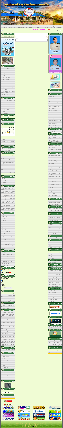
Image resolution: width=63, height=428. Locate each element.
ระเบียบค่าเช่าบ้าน (52, 193)
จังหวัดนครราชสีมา (5, 356)
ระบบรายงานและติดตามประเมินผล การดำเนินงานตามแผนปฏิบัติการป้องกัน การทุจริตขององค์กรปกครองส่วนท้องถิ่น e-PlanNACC (7, 316)
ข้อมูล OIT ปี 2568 (5, 373)
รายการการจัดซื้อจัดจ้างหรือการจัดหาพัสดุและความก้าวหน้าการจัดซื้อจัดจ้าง (55, 226)
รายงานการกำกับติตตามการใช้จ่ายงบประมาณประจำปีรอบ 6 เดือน (55, 211)
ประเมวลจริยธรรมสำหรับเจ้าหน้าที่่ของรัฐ (7, 306)
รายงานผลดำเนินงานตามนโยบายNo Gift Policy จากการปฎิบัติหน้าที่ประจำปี (7, 168)
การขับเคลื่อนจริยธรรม (6, 308)
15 (13, 130)
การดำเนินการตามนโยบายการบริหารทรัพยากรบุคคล (54, 181)
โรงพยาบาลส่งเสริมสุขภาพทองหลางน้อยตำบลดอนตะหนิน (8, 92)
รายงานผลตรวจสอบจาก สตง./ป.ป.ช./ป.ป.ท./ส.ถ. (54, 116)
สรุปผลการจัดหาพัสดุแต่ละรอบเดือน (55, 233)
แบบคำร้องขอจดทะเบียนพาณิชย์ (55, 286)
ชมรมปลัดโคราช (5, 362)
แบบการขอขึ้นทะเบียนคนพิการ (54, 204)
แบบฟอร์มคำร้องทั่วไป (53, 277)
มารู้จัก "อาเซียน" (52, 131)
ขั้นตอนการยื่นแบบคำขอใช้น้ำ (7, 121)
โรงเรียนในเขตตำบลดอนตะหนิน (8, 87)
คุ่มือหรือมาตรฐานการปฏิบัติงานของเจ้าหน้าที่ (8, 296)
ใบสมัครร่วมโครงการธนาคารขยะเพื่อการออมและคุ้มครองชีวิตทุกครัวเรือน (55, 272)
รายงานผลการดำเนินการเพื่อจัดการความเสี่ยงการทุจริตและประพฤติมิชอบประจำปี (8, 164)
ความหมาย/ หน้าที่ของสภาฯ (7, 261)
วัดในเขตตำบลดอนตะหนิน (7, 82)
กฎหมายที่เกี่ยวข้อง (52, 125)
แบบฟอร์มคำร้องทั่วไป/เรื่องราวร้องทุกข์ (55, 280)
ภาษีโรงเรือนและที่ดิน (6, 231)
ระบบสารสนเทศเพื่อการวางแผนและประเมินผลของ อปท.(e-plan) (8, 334)
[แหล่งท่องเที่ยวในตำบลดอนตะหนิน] (8, 64)
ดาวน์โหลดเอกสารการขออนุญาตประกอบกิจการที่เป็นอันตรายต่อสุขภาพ (55, 327)
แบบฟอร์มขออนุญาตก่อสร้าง (54, 282)
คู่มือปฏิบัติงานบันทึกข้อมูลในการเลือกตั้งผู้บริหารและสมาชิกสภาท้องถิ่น (8, 301)
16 (2, 131)
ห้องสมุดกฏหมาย (52, 290)
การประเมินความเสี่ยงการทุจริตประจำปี (7, 158)
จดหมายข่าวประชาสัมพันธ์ (54, 106)
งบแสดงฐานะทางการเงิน (53, 220)
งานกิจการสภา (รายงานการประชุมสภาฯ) (55, 101)
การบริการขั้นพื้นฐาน (5, 79)
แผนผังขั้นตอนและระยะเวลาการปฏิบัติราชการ (55, 138)
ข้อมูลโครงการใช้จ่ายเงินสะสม (54, 151)
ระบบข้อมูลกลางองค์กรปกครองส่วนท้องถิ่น (7, 325)
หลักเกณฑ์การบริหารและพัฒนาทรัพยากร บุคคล (55, 186)
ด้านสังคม (3, 75)
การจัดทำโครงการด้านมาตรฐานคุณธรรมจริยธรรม (55, 162)
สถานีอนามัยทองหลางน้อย (6, 81)
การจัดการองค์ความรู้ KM (54, 110)
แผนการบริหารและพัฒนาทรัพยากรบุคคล (55, 196)
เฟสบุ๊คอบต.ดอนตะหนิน (6, 367)
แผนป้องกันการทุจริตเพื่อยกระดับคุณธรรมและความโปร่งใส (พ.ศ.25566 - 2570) (8, 202)
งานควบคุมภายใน (52, 262)
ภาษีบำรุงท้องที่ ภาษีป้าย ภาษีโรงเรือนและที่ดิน (55, 218)
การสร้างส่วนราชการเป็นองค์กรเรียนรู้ (55, 168)
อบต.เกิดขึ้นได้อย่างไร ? (6, 265)
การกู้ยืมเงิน (4, 214)
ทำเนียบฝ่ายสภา (5, 102)
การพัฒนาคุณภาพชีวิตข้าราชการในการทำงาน (55, 174)
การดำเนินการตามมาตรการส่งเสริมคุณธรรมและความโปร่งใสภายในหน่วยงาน (8, 192)
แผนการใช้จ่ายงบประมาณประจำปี (55, 208)
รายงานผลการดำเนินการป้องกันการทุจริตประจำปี (8, 196)
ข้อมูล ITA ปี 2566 (5, 377)
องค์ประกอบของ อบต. (6, 263)
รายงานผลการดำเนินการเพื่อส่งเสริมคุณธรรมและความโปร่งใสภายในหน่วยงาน (8, 209)
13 (9, 130)
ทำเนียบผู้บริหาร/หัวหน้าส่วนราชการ (8, 100)
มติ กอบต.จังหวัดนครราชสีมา (54, 127)
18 (5, 131)
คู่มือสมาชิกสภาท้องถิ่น (6, 241)
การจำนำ (3, 222)
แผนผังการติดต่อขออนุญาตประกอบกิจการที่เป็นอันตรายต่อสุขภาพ (55, 141)
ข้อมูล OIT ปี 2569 (5, 371)
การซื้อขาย (4, 218)
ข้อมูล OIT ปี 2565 (5, 379)
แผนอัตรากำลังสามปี (53, 157)
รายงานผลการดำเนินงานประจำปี (55, 149)
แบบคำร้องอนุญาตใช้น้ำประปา (54, 284)
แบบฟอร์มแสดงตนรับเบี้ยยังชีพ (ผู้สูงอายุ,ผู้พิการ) (55, 275)
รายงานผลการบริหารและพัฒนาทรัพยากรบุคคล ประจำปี (55, 189)
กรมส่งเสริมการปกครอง (6, 354)
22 (13, 131)
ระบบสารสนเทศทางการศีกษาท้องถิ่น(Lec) (7, 345)
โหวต (5, 287)
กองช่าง (3, 105)
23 (2, 132)
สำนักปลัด (3, 111)
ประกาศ (3, 139)
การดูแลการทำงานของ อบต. (7, 254)
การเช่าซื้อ (4, 227)
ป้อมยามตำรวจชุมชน (5, 94)
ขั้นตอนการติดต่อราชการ (53, 135)
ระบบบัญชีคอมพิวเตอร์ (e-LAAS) (7, 331)
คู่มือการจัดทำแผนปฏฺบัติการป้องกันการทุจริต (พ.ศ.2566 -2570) (7, 244)
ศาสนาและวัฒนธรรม (53, 243)
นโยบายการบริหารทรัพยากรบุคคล (55, 178)
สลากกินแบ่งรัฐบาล (52, 292)
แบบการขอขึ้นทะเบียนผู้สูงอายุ (54, 202)
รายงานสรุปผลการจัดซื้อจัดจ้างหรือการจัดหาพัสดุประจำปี (55, 229)
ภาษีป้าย (3, 233)
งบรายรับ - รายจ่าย (52, 215)
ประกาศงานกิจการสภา (53, 123)
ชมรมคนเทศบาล (5, 360)
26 (7, 132)
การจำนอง (4, 220)
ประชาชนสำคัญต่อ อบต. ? (6, 256)
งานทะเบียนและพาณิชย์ (53, 112)
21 (11, 131)
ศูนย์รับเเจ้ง (4, 144)
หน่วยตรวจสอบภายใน (6, 109)
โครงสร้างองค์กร (5, 70)
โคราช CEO (4, 358)
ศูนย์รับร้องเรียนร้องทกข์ (53, 118)
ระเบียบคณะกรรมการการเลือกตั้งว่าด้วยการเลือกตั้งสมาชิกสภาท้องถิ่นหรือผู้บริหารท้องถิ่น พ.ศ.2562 (8, 238)
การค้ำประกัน (4, 216)
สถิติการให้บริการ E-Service (6, 150)
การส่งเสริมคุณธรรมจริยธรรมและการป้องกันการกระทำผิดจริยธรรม (55, 165)
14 (11, 130)
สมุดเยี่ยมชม (4, 180)
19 (7, 131)
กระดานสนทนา (4, 184)
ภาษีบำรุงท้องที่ (4, 235)
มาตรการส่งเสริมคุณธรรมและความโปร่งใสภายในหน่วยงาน (8, 199)
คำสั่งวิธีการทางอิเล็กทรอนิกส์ (54, 342)
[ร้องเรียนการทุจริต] (55, 308)
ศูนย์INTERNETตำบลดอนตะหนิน (55, 104)
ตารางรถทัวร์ (51, 294)
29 (13, 132)
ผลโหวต (9, 287)
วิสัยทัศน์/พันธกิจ (5, 71)
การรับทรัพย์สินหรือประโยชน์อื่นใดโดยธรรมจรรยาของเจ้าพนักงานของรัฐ (8, 172)
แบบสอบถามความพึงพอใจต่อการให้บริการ (8, 350)
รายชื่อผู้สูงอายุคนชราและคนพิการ (55, 200)
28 (11, 132)
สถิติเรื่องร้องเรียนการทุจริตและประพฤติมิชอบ (55, 258)
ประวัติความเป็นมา (5, 68)
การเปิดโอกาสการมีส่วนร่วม (7, 148)
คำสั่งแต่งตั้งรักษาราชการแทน (54, 176)
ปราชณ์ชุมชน (4, 96)
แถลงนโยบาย (4, 89)
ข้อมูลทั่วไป (4, 73)
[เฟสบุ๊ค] (55, 315)
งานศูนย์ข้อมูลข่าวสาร (53, 96)
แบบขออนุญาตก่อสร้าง (53, 237)
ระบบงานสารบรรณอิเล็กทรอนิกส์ (7, 312)
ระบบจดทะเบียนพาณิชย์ (6, 329)
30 (2, 133)
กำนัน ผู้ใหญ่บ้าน (5, 113)
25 (5, 132)
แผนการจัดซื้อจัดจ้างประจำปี (54, 231)
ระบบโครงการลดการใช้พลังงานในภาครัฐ (7, 327)
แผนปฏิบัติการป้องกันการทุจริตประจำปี (7, 189)
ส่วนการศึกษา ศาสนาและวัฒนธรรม (8, 107)
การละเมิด (4, 229)
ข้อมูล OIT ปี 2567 (5, 375)
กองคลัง (3, 104)
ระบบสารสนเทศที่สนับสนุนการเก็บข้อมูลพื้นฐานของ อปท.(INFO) (7, 337)
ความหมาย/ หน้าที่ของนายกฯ (7, 259)
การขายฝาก (4, 225)
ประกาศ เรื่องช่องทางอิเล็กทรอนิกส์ (55, 340)
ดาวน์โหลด (4, 182)
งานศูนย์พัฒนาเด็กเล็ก (53, 266)
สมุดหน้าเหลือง (52, 297)
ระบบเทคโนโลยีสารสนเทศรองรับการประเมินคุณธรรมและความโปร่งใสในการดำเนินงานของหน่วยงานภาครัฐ (8, 321)
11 (5, 130)
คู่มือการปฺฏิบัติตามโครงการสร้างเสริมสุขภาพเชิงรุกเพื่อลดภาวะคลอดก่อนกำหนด (7, 247)
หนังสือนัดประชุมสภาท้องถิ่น (54, 102)
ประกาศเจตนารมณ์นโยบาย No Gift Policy (7, 160)
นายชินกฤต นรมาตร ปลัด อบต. (54, 92)
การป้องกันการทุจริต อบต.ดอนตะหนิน (7, 142)
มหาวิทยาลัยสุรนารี (52, 301)
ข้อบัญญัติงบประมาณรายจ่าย (54, 145)
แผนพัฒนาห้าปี (52, 147)
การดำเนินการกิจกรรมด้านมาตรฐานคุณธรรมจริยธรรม (54, 160)
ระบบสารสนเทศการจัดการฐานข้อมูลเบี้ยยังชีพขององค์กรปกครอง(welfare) (8, 342)
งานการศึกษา (51, 242)
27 (9, 132)
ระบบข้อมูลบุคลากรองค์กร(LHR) (7, 339)
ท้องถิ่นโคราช (4, 365)
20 (9, 131)
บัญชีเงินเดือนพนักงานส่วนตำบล (55, 191)
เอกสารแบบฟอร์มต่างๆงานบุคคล (55, 155)
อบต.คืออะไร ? (4, 252)
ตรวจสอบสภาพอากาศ (53, 299)
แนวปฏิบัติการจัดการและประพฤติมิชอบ (55, 255)
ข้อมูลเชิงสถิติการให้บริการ (6, 298)
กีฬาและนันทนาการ (52, 245)
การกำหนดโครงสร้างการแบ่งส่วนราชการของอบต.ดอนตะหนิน (55, 184)
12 (7, 130)
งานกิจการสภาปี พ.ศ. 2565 (54, 98)
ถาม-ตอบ (3, 178)
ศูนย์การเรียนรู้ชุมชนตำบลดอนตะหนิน (7, 85)
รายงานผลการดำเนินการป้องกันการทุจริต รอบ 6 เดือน (8, 206)
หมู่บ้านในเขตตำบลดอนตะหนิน (7, 77)
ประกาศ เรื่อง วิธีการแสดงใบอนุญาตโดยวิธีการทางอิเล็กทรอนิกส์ (55, 345)
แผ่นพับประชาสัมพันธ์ (53, 108)
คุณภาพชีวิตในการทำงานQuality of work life (55, 171)
